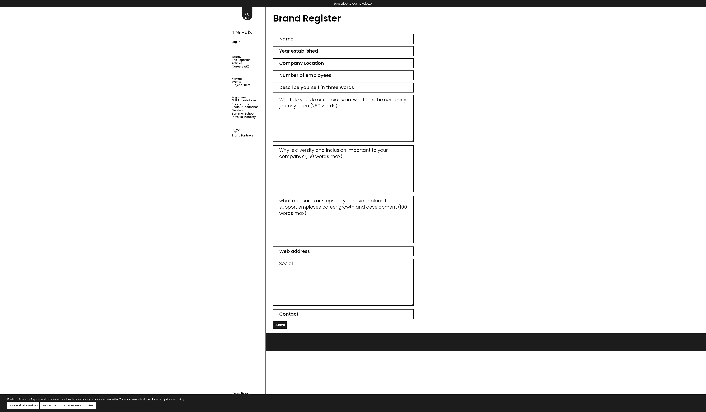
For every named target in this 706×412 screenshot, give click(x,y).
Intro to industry (244, 117)
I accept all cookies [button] (23, 405)
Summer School (243, 113)
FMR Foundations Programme (244, 102)
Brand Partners (243, 135)
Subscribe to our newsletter (353, 3)
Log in (236, 42)
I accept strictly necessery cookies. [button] (68, 405)
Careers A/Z (240, 66)
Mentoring (239, 110)
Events (236, 82)
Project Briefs (241, 85)
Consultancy (241, 393)
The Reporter (241, 60)
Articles (237, 63)
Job (234, 132)
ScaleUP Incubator (245, 107)
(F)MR (247, 16)
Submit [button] (279, 325)
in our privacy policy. (170, 399)
